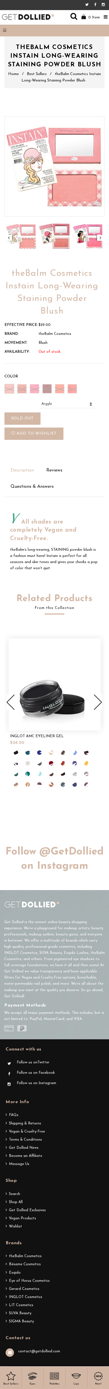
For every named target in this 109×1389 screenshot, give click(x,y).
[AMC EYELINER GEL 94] (16, 784)
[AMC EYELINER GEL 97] (51, 784)
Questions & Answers (32, 486)
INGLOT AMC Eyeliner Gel (37, 736)
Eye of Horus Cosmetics (29, 1281)
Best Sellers (37, 74)
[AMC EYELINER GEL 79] (51, 763)
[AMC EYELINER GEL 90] (63, 774)
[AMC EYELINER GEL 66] (27, 752)
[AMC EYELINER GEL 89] (51, 774)
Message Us (19, 1164)
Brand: (11, 334)
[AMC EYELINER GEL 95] (27, 784)
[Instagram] (103, 5)
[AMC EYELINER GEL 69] (63, 752)
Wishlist (15, 1226)
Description (22, 470)
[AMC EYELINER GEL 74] (86, 752)
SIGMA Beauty (21, 1321)
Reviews (54, 470)
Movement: (16, 343)
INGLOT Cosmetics (25, 1297)
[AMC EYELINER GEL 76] (27, 763)
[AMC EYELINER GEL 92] (74, 774)
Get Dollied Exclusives (27, 1210)
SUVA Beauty (20, 1313)
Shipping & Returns (25, 1123)
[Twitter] (88, 5)
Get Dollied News (24, 1148)
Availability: (17, 352)
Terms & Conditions (25, 1139)
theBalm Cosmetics (25, 1256)
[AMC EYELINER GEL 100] (86, 784)
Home (13, 74)
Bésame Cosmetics (25, 1264)
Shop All (16, 1202)
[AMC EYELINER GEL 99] (74, 784)
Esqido (15, 1272)
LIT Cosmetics (21, 1305)
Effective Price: (21, 325)
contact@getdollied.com (39, 1351)
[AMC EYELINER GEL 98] (63, 784)
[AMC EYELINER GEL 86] (16, 774)
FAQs (13, 1115)
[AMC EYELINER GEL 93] (86, 774)
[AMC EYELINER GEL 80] (63, 763)
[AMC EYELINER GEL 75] (16, 763)
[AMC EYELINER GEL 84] (86, 763)
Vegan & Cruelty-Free (27, 1131)
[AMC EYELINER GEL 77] (16, 752)
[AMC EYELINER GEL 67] (39, 752)
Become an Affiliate (25, 1156)
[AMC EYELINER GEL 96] (39, 784)
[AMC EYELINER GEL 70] (74, 752)
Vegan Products (22, 1218)
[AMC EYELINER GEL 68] (51, 752)
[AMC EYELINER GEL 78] (39, 763)
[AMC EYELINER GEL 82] (74, 763)
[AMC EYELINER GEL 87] (27, 774)
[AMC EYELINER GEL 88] (39, 774)
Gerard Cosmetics (24, 1289)
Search (14, 1194)
